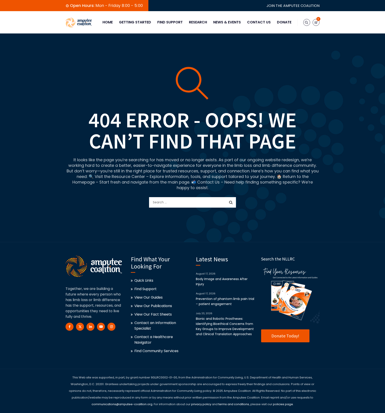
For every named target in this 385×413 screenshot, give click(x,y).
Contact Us (259, 22)
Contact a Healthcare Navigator (153, 339)
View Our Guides (148, 297)
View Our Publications (153, 305)
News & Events (227, 22)
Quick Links (143, 280)
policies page (283, 404)
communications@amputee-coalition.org (122, 404)
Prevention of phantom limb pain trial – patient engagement (225, 301)
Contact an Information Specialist (155, 325)
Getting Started (135, 22)
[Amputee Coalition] (79, 22)
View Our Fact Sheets (153, 314)
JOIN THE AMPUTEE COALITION (292, 5)
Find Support (170, 22)
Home (107, 22)
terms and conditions (233, 404)
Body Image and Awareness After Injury (222, 281)
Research (198, 22)
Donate (284, 22)
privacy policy (201, 404)
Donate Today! (285, 336)
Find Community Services (156, 350)
